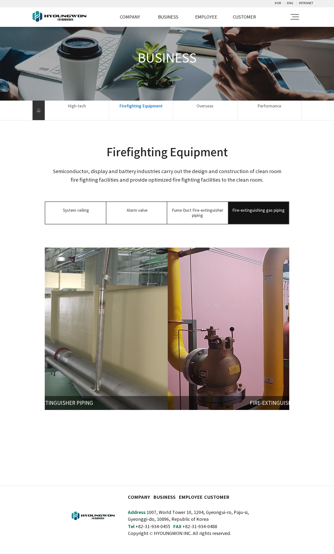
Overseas (205, 106)
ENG (290, 3)
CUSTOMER (244, 17)
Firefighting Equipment (141, 106)
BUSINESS (168, 17)
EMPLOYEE (206, 17)
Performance (269, 106)
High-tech (77, 106)
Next (277, 333)
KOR (278, 3)
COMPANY (130, 17)
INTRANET (306, 3)
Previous (56, 333)
